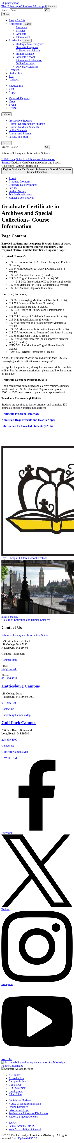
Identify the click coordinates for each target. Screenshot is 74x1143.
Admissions (15, 23)
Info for (6, 114)
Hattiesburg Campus (20, 686)
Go (46, 10)
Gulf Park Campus (18, 722)
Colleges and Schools (28, 50)
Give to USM (9, 757)
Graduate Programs (27, 47)
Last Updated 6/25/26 (24, 1138)
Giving (13, 107)
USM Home (8, 159)
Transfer (20, 30)
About (12, 178)
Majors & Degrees (19, 98)
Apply (12, 92)
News (12, 101)
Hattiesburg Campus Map (16, 715)
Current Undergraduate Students (27, 123)
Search (6, 143)
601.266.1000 (9, 702)
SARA (13, 1122)
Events (12, 104)
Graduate (21, 33)
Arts (11, 76)
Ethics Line (15, 1094)
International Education (29, 60)
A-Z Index (15, 1074)
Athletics (14, 79)
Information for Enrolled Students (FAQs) (27, 426)
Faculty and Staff (18, 136)
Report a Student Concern (23, 1116)
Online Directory (18, 1106)
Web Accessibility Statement (25, 1129)
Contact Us (7, 708)
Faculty (13, 187)
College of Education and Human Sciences (25, 619)
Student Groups (17, 191)
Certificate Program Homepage (20, 413)
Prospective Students (20, 120)
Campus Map (9, 659)
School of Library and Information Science (25, 635)
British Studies (9, 616)
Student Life (16, 73)
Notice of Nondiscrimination (25, 1103)
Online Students (18, 130)
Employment (16, 1091)
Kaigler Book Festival (21, 197)
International (23, 37)
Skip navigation (10, 2)
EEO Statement (17, 1087)
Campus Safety (17, 1081)
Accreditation (16, 1078)
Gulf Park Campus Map (15, 751)
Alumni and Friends (20, 133)
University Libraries (27, 66)
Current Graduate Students (24, 127)
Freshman (21, 27)
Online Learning (25, 63)
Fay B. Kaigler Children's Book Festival (24, 557)
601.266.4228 (9, 678)
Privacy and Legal (19, 1110)
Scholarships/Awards (21, 194)
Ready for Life (17, 20)
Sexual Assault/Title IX (22, 1125)
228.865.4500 (9, 739)
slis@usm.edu (9, 669)
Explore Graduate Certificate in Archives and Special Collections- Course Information (37, 170)
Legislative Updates (20, 1100)
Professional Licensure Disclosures (28, 1113)
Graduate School (25, 56)
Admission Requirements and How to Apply (28, 419)
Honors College (25, 53)
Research (14, 69)
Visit (11, 88)
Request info (16, 85)
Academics (15, 40)
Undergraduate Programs (30, 44)
